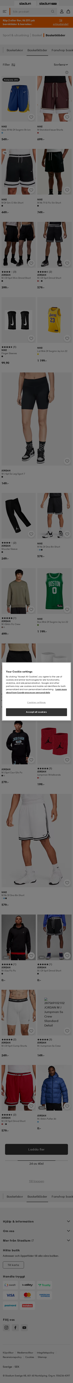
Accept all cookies (36, 712)
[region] (36, 691)
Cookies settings (36, 702)
